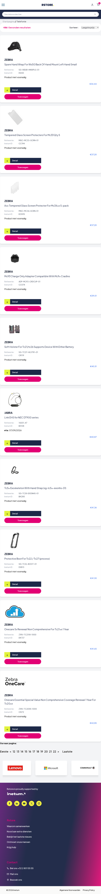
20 (46, 751)
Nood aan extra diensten (19, 831)
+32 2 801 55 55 (26, 868)
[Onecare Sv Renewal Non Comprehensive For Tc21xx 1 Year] (14, 611)
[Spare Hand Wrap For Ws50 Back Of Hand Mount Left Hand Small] (14, 46)
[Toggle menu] (3, 5)
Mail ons (14, 874)
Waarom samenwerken (18, 826)
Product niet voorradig (15, 77)
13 (18, 751)
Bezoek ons (16, 879)
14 (22, 751)
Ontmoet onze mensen (18, 842)
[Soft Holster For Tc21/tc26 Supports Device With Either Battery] (14, 329)
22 (54, 751)
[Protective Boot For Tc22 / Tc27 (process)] (14, 541)
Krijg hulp (11, 847)
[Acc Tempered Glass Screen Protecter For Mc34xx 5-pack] (14, 188)
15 (26, 751)
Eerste (4, 751)
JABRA (8, 412)
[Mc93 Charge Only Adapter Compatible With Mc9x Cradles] (14, 258)
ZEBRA (8, 59)
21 (50, 751)
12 (14, 751)
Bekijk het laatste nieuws (19, 836)
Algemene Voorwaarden (70, 890)
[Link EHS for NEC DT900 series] (14, 399)
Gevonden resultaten (19, 27)
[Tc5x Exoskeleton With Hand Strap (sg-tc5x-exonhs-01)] (14, 470)
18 (37, 751)
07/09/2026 (15, 430)
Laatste (67, 751)
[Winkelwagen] (98, 4)
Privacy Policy (89, 890)
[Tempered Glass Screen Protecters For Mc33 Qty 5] (14, 117)
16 (30, 751)
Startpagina (9, 21)
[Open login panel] (92, 4)
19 (41, 751)
